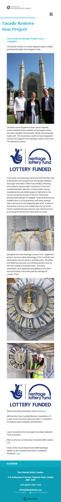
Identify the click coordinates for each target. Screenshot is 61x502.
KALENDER (12, 463)
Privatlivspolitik (20, 492)
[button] (30, 14)
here (44, 411)
